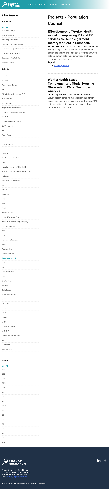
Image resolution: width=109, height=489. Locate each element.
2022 (4, 383)
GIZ (3, 149)
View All (4, 76)
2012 (4, 429)
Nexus (4, 231)
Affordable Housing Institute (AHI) (13, 94)
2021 (4, 388)
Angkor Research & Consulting (12, 108)
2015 (4, 415)
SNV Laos (5, 285)
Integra (4, 190)
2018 (4, 401)
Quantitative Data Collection (11, 58)
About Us (32, 4)
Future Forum (6, 135)
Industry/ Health (61, 65)
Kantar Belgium (7, 194)
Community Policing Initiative (12, 121)
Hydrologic (5, 176)
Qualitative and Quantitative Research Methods (18, 49)
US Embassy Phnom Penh (11, 335)
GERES (4, 140)
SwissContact (6, 290)
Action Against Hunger (9, 85)
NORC (4, 235)
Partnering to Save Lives (10, 240)
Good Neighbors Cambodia (11, 158)
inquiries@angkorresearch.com (16, 477)
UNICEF (4, 317)
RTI (3, 267)
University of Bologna (9, 326)
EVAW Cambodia (7, 126)
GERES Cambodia (8, 144)
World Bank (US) (7, 349)
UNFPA (4, 313)
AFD (3, 89)
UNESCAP (5, 304)
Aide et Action (7, 99)
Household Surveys (8, 30)
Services (43, 4)
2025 (4, 369)
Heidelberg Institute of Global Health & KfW (16, 171)
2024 (4, 374)
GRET (4, 162)
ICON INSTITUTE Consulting (11, 181)
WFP (3, 340)
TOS (39, 483)
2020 (4, 392)
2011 (4, 433)
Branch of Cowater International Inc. (14, 112)
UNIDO (4, 322)
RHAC (4, 263)
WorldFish (5, 354)
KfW (3, 199)
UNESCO (5, 308)
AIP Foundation (7, 103)
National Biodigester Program (12, 217)
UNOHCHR (5, 331)
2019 (4, 397)
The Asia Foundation (9, 294)
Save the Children (8, 272)
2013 (4, 424)
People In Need (7, 249)
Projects (53, 4)
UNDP (4, 299)
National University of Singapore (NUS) (15, 222)
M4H (3, 203)
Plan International (8, 253)
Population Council (9, 258)
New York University (8, 226)
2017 (4, 406)
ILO (3, 185)
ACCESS (5, 80)
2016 (4, 410)
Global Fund (6, 153)
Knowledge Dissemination (10, 40)
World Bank (6, 345)
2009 (4, 442)
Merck (4, 208)
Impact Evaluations (8, 35)
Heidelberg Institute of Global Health (14, 167)
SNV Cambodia (7, 281)
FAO (3, 130)
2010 (4, 438)
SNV (3, 276)
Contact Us (65, 4)
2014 (4, 419)
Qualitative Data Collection (11, 53)
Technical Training (8, 62)
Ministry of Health (8, 212)
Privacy (43, 483)
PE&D (4, 244)
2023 (4, 378)
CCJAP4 (5, 117)
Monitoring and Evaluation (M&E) (13, 44)
